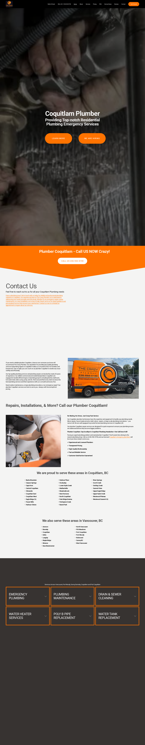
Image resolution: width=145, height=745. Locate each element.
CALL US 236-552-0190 (72, 261)
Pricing (94, 4)
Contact (123, 4)
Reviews (116, 4)
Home (75, 4)
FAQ (100, 4)
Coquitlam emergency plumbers (119, 437)
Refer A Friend (51, 4)
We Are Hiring (92, 138)
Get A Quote (134, 4)
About (81, 4)
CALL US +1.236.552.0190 (64, 4)
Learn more (58, 138)
